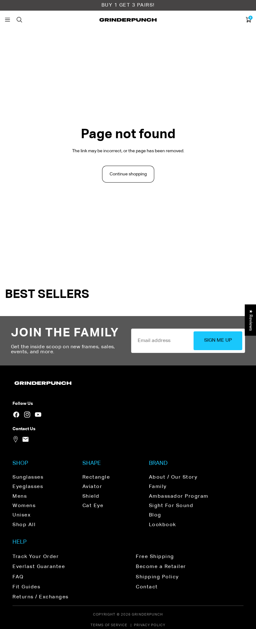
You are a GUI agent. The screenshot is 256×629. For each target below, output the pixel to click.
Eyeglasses (27, 486)
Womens (24, 505)
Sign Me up (218, 340)
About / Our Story (173, 477)
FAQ (18, 577)
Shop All (24, 524)
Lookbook (162, 524)
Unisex (21, 515)
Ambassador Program (179, 496)
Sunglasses (27, 477)
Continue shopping (128, 174)
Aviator (92, 486)
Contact (147, 587)
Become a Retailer (161, 566)
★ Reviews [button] (251, 320)
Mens (19, 496)
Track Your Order (35, 556)
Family (158, 486)
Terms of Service (109, 625)
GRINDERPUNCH (147, 614)
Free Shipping (155, 556)
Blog (155, 515)
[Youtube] (38, 414)
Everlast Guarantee (38, 566)
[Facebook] (16, 414)
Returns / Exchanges (40, 597)
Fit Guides (26, 587)
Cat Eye (93, 505)
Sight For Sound (171, 505)
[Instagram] (27, 414)
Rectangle (96, 477)
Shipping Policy (157, 577)
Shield (91, 496)
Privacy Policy (149, 625)
